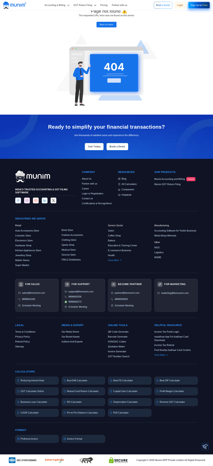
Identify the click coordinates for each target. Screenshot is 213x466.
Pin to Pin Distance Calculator (82, 412)
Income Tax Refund (164, 345)
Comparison (128, 189)
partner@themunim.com (127, 293)
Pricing (104, 5)
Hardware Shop (23, 245)
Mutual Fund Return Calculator (83, 391)
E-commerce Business (119, 250)
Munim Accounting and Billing (174, 179)
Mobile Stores (22, 260)
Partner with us (119, 5)
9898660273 (74, 302)
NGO (157, 247)
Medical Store (69, 250)
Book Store (67, 230)
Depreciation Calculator (125, 402)
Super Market (22, 265)
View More (113, 260)
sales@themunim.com (33, 293)
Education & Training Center (122, 245)
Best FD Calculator (123, 380)
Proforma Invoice (29, 439)
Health (111, 255)
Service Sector (115, 225)
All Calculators (129, 184)
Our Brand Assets (71, 336)
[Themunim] (14, 3)
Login (180, 5)
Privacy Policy (22, 336)
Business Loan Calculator (34, 402)
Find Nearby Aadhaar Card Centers (172, 350)
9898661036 (28, 299)
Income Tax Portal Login (166, 332)
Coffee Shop (114, 235)
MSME (157, 257)
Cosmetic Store (23, 235)
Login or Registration (92, 193)
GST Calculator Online (32, 391)
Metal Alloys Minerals (165, 235)
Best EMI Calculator (77, 380)
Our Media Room (70, 332)
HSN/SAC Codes (117, 341)
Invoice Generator (117, 351)
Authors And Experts (72, 341)
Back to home (106, 24)
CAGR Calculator (30, 412)
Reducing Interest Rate (32, 380)
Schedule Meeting (124, 305)
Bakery (111, 240)
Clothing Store (69, 240)
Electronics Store (24, 240)
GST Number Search (119, 356)
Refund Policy (22, 341)
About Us (86, 179)
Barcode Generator (118, 336)
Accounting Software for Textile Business (175, 230)
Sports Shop (68, 245)
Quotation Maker (116, 346)
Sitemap (19, 346)
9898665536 (74, 296)
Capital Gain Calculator (125, 391)
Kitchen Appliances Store (28, 250)
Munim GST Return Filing (167, 184)
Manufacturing (161, 225)
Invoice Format (74, 439)
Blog (124, 179)
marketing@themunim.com (175, 293)
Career (85, 188)
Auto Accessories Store (27, 230)
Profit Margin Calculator (172, 391)
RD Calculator (74, 402)
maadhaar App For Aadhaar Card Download (171, 338)
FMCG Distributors (71, 259)
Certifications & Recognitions (97, 203)
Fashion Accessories (72, 235)
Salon (111, 230)
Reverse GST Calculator (172, 402)
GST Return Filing (82, 5)
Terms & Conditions (25, 332)
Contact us (87, 198)
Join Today (94, 146)
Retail (18, 225)
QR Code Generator (118, 332)
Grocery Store (69, 255)
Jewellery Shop (23, 255)
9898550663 (121, 299)
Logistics (158, 252)
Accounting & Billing (54, 5)
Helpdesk (126, 195)
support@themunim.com (80, 291)
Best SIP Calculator (170, 380)
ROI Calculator (121, 412)
